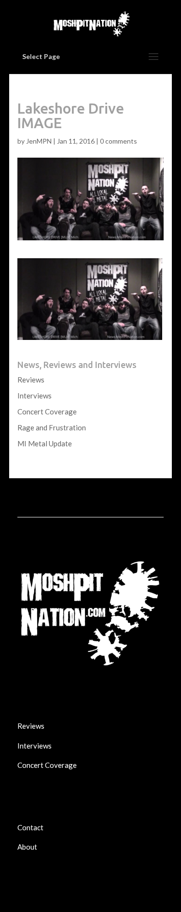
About (27, 846)
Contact (30, 827)
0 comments (118, 141)
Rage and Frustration (51, 427)
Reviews (30, 379)
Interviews (34, 395)
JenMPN (39, 141)
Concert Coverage (47, 411)
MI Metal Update (44, 443)
